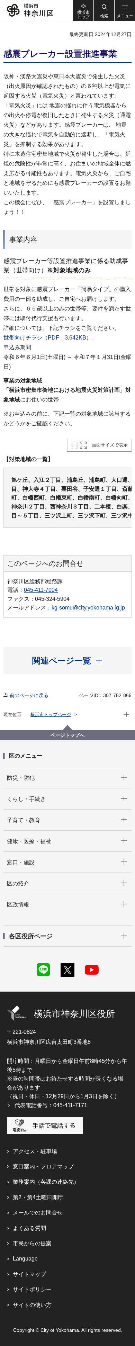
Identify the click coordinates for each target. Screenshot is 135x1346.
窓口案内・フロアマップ (43, 1166)
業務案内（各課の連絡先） (46, 1182)
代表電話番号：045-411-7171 (51, 1105)
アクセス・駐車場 (35, 1151)
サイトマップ (29, 1274)
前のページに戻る (29, 695)
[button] (103, 10)
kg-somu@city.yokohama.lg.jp (88, 608)
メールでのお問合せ (38, 1213)
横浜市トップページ (50, 714)
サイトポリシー (32, 1289)
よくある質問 (29, 1228)
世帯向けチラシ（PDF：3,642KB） (47, 338)
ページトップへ (67, 735)
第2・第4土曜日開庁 (38, 1197)
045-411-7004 (41, 590)
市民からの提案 (32, 1243)
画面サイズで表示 (110, 445)
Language (25, 1259)
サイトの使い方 (32, 1305)
